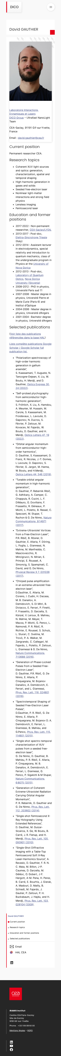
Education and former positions (24, 933)
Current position (17, 922)
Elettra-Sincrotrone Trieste (31, 237)
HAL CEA (20, 952)
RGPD (30, 1030)
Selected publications (20, 938)
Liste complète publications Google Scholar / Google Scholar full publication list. (30, 347)
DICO (14, 7)
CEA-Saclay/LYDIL (40, 229)
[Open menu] (51, 7)
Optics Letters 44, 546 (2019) (33, 474)
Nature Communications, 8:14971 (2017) (33, 521)
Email (18, 946)
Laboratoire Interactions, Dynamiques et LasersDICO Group (24, 113)
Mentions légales (17, 1030)
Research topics (17, 927)
